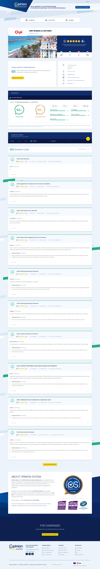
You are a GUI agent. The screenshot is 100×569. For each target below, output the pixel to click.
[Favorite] (88, 139)
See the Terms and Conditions (39, 505)
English (87, 1)
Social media (70, 83)
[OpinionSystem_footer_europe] (77, 562)
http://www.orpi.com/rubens (73, 77)
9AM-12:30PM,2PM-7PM (78, 80)
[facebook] (27, 554)
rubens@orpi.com (71, 74)
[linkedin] (32, 554)
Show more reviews (49, 464)
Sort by (82, 149)
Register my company (82, 7)
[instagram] (30, 554)
